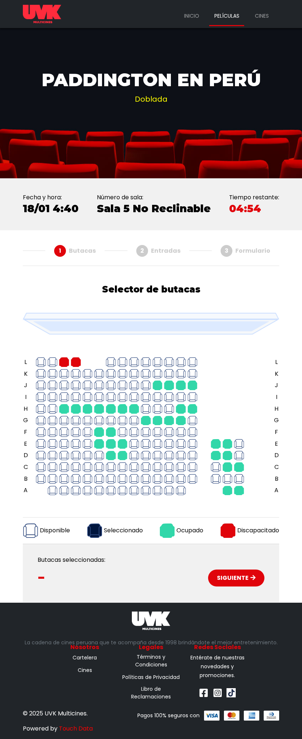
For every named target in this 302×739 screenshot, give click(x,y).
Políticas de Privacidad (151, 677)
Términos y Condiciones (151, 660)
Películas (226, 16)
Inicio (191, 16)
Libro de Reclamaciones (151, 692)
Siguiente (233, 578)
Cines (262, 16)
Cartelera (85, 657)
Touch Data (76, 728)
